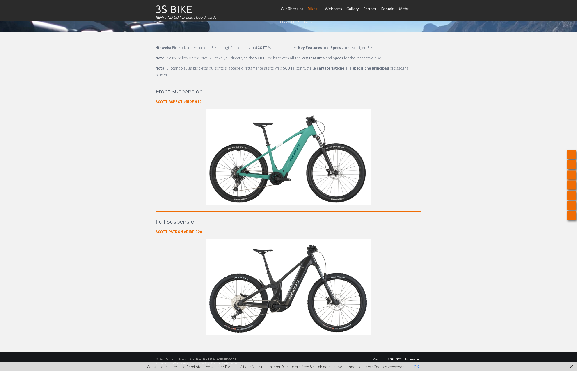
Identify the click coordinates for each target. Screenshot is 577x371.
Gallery (352, 9)
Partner (369, 9)
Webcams (333, 9)
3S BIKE (174, 9)
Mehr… (405, 9)
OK (416, 366)
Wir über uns (292, 9)
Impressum (412, 359)
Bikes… (314, 9)
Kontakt (388, 9)
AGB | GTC (395, 359)
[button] (417, 9)
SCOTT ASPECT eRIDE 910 (179, 101)
